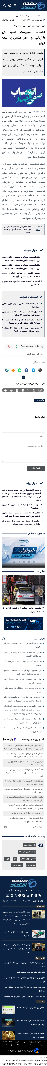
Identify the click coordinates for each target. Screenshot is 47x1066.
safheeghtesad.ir (23, 890)
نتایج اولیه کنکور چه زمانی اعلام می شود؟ (30, 972)
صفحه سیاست (17, 865)
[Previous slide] (42, 553)
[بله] (7, 370)
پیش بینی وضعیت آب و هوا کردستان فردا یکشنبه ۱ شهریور (23, 681)
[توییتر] (28, 390)
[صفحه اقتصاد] (33, 5)
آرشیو (5, 901)
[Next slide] (5, 553)
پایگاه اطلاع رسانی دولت (27, 852)
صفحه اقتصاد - (38, 112)
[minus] (9, 346)
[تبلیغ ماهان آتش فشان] (23, 630)
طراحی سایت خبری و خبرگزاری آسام (20, 1050)
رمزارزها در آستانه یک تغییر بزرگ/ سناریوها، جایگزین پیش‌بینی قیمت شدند (21, 522)
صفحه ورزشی (31, 865)
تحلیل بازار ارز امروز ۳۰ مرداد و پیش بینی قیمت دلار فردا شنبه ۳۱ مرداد (21, 313)
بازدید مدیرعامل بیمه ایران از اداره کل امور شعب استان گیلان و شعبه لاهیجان (17, 229)
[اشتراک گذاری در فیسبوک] (26, 370)
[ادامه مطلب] (3, 639)
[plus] (16, 346)
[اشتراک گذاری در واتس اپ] (19, 370)
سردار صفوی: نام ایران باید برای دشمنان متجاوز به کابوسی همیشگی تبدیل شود (23, 672)
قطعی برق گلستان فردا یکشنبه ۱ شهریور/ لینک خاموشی (23, 663)
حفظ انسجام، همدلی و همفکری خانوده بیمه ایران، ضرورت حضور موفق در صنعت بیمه (21, 258)
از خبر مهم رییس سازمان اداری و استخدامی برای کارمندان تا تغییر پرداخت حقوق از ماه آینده (23, 699)
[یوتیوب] (40, 390)
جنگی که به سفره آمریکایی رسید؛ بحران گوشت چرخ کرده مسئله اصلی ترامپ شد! (21, 514)
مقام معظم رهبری (30, 845)
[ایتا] (13, 370)
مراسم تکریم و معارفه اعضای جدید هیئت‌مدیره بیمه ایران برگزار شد (21, 275)
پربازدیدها (41, 1001)
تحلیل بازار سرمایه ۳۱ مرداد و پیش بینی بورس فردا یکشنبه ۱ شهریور (23, 654)
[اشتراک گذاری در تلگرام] (33, 370)
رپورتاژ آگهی (38, 901)
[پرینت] (23, 377)
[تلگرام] (23, 390)
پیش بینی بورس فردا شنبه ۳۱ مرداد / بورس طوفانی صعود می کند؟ (21, 329)
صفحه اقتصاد (8, 1041)
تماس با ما (26, 901)
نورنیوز (7, 858)
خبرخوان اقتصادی (36, 533)
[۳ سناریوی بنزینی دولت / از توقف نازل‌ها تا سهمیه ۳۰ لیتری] (23, 590)
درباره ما (14, 901)
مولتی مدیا (40, 571)
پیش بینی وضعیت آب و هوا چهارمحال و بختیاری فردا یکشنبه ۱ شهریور (23, 720)
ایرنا (15, 858)
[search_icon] (4, 5)
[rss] (39, 895)
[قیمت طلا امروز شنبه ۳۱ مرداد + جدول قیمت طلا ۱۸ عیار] (8, 1035)
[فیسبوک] (34, 390)
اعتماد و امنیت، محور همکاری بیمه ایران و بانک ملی (21, 283)
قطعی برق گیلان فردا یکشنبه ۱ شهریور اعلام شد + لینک (23, 645)
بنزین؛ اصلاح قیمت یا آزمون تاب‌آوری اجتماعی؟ (20, 506)
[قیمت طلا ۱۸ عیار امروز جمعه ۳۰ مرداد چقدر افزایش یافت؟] (8, 1022)
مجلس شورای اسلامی (28, 858)
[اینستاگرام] (17, 390)
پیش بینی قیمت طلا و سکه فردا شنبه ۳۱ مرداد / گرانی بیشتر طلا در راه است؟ (21, 321)
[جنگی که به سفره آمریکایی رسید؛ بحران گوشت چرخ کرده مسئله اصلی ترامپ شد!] (38, 947)
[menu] (15, 5)
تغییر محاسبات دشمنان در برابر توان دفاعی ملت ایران (20, 305)
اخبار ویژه (41, 906)
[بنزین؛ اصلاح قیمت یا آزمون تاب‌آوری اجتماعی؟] (38, 934)
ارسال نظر (36, 468)
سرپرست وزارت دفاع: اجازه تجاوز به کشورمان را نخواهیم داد (24, 996)
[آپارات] (35, 895)
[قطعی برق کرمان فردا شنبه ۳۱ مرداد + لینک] (8, 1010)
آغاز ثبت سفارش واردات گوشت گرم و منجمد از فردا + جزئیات (23, 729)
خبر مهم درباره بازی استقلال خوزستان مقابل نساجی (23, 690)
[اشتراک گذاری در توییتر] (40, 370)
